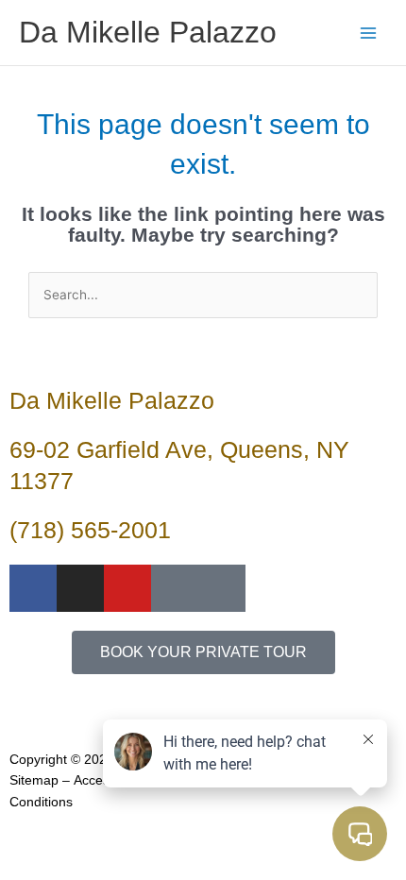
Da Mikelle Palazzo (148, 32)
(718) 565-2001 (90, 529)
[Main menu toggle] (368, 32)
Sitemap (34, 780)
